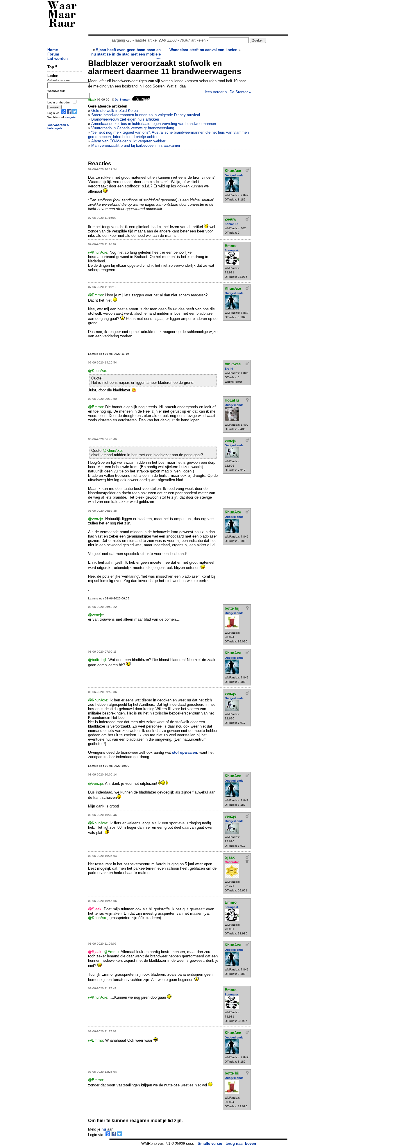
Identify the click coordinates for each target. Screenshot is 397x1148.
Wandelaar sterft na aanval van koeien (203, 50)
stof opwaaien (184, 752)
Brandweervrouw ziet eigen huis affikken (125, 119)
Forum (53, 54)
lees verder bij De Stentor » (228, 92)
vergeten (71, 117)
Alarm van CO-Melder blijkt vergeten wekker (128, 141)
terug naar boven (241, 1143)
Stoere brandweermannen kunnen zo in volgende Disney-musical (145, 115)
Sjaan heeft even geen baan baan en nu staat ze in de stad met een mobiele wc (126, 54)
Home (52, 50)
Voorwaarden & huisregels (58, 126)
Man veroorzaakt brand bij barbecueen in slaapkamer (135, 145)
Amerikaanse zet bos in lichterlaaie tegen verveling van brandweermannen (153, 123)
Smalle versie (210, 1143)
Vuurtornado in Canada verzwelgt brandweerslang (132, 128)
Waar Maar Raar (62, 15)
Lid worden (57, 58)
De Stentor (122, 99)
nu (103, 1129)
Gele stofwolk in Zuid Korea (114, 110)
